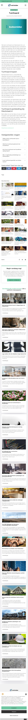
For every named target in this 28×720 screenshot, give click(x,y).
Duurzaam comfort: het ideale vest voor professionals (12, 646)
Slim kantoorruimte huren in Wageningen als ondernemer (13, 306)
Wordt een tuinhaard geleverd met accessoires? (14, 144)
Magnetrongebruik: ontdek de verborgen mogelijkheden (12, 500)
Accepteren (14, 707)
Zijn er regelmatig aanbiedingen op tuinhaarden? (14, 155)
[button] (26, 694)
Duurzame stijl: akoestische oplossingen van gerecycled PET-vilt (13, 476)
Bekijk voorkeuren (14, 715)
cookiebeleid (20, 703)
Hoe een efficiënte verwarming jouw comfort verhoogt (13, 573)
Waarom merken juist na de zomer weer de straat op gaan (7, 197)
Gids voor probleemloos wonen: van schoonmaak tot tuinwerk (20, 252)
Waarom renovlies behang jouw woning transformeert (12, 427)
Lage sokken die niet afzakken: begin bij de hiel (14, 354)
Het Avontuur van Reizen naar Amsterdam (12, 548)
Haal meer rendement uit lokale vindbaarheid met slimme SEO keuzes (13, 330)
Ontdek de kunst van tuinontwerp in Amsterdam (11, 403)
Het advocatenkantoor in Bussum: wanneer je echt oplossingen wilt (20, 208)
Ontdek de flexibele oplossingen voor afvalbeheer (11, 622)
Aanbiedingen (14, 9)
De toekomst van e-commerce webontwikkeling (9, 452)
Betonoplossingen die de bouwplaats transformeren (11, 671)
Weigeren (14, 711)
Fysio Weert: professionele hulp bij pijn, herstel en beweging (20, 243)
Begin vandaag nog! (14, 268)
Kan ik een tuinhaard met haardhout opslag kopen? (14, 150)
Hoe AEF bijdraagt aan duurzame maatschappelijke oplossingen (10, 525)
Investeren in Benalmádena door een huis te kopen (13, 379)
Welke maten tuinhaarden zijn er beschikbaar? (14, 139)
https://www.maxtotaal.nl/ (7, 127)
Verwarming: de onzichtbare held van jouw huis (13, 598)
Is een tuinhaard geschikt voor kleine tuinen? (14, 161)
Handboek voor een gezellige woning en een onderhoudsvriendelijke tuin (20, 234)
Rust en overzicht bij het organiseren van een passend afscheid (7, 208)
